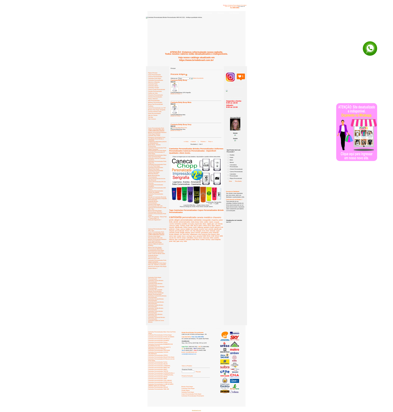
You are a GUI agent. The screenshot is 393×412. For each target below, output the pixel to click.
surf (216, 224)
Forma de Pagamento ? (154, 220)
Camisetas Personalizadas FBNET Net (159, 367)
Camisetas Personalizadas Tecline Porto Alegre (155, 171)
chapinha (214, 220)
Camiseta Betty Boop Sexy (181, 124)
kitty (174, 241)
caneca (182, 229)
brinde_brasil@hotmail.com (189, 352)
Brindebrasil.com (153, 402)
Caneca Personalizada (236, 171)
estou (210, 232)
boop (197, 222)
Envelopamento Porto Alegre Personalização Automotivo (156, 251)
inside (179, 236)
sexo (194, 236)
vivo (181, 234)
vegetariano (194, 234)
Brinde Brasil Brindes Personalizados (154, 176)
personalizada (189, 217)
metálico (208, 217)
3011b (208, 236)
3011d (217, 236)
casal (213, 239)
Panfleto (232, 155)
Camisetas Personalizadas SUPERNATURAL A (161, 373)
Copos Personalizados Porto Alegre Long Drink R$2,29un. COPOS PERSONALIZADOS (156, 129)
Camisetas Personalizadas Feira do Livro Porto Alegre (157, 165)
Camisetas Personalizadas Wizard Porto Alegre (155, 168)
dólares (218, 225)
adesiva (217, 227)
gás (213, 224)
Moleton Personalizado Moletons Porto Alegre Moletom (157, 133)
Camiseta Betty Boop (179, 80)
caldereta (200, 227)
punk (170, 241)
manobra (188, 239)
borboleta (178, 224)
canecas (172, 225)
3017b (179, 238)
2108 (212, 236)
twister (190, 227)
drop (218, 234)
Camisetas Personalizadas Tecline (157, 362)
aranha (216, 238)
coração (216, 222)
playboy (187, 232)
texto (200, 238)
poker (221, 220)
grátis (177, 225)
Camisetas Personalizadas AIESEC (158, 377)
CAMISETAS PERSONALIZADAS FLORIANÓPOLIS (157, 142)
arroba (171, 234)
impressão (198, 224)
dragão (182, 232)
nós (191, 231)
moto (201, 222)
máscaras (206, 238)
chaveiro (217, 217)
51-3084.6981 (234, 8)
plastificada (178, 227)
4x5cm (187, 231)
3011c (205, 224)
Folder (231, 157)
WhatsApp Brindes (153, 173)
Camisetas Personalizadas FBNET (157, 369)
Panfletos (150, 245)
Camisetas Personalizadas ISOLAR (158, 387)
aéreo (171, 236)
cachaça (189, 236)
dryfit (194, 227)
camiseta (175, 217)
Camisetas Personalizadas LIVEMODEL (159, 365)
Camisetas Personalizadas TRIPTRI (158, 371)
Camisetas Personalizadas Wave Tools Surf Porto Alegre (157, 156)
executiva (191, 224)
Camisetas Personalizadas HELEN (158, 364)
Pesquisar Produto (187, 369)
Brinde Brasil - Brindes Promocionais (154, 145)
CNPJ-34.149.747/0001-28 (231, 6)
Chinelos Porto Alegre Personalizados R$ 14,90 (155, 205)
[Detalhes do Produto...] (176, 93)
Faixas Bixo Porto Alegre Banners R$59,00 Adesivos (155, 243)
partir (200, 225)
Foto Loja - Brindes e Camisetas (157, 264)
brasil (212, 227)
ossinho (201, 229)
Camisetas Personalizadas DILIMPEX (158, 340)
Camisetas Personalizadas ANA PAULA (159, 338)
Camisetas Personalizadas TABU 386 (158, 389)
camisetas (197, 220)
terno (203, 231)
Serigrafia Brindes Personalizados (153, 202)
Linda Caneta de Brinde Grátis (156, 253)
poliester (172, 229)
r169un (185, 227)
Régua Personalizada (236, 178)
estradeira (181, 239)
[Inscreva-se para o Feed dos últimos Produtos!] (186, 74)
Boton (231, 160)
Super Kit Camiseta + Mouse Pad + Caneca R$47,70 (157, 217)
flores (198, 239)
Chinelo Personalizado (236, 169)
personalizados (184, 222)
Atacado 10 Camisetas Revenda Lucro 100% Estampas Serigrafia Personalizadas (157, 198)
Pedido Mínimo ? (153, 268)
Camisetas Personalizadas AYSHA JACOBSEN (155, 191)
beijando (218, 239)
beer (175, 236)
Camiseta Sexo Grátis (154, 135)
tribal (193, 239)
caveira (171, 224)
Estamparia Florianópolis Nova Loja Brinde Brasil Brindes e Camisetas (156, 139)
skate (188, 225)
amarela (199, 236)
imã (192, 229)
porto (171, 220)
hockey (207, 239)
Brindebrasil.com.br (196, 410)
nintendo (212, 231)
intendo (220, 224)
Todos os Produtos (187, 366)
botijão (188, 229)
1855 (221, 236)
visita (193, 222)
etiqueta (171, 231)
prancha (205, 234)
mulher (202, 239)
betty (171, 222)
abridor (175, 222)
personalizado (179, 231)
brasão (196, 229)
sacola (171, 238)
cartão (206, 222)
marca (196, 238)
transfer (171, 227)
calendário (189, 238)
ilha (209, 234)
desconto (186, 234)
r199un (204, 225)
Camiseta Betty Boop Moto (181, 102)
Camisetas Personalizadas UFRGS (158, 355)
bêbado (176, 234)
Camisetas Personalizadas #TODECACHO (160, 382)
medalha (184, 224)
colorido (210, 229)
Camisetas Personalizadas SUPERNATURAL (160, 375)
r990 (191, 225)
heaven (213, 234)
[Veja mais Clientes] (229, 392)
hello (185, 241)
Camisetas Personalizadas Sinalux (158, 342)
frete (207, 231)
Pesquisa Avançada (187, 376)
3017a (196, 225)
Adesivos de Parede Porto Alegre (157, 266)
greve (193, 232)
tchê (221, 227)
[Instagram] (235, 80)
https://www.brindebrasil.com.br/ (196, 60)
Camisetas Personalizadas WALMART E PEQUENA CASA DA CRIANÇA (159, 348)
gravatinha (204, 232)
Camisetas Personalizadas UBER (157, 378)
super (218, 231)
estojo (184, 238)
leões (212, 238)
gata (177, 241)
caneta (200, 217)
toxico (184, 236)
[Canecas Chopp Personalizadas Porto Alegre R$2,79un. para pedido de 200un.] (196, 185)
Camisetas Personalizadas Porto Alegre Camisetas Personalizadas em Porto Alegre (157, 149)
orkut (200, 234)
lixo (175, 238)
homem (197, 232)
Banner (232, 162)
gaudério (207, 227)
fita (194, 231)
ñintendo (216, 232)
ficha (209, 225)
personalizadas (186, 220)
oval (206, 229)
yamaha (172, 232)
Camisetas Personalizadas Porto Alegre (237, 5)
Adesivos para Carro (154, 258)
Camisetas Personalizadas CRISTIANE (159, 350)
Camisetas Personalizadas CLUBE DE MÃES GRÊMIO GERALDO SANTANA (160, 384)
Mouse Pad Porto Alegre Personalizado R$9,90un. (155, 211)
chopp (177, 229)
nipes (213, 225)
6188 (204, 236)
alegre (177, 220)
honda (177, 232)
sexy (181, 241)
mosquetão (206, 220)
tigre (176, 239)
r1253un (182, 225)
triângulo (198, 231)
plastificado (217, 229)
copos (211, 222)
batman (171, 239)
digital (209, 224)
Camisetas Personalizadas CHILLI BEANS (160, 380)
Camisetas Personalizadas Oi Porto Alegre (160, 335)
